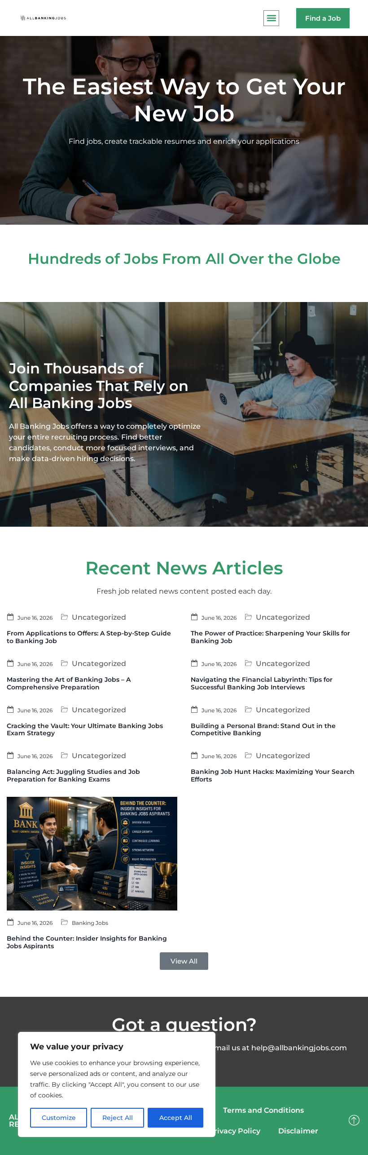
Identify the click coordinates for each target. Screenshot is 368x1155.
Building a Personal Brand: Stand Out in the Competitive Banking (263, 729)
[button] (271, 18)
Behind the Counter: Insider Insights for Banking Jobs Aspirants (87, 942)
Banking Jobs (90, 923)
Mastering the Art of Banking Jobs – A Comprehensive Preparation (69, 683)
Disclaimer (298, 1131)
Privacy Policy (234, 1131)
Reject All (117, 1118)
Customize (59, 1118)
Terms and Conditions (263, 1110)
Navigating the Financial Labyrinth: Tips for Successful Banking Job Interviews (262, 683)
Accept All (175, 1118)
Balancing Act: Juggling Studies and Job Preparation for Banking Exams (73, 775)
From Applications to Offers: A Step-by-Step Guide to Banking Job (89, 637)
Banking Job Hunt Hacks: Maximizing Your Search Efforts (273, 775)
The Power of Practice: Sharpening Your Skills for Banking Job (270, 637)
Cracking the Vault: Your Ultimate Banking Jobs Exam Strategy (85, 729)
